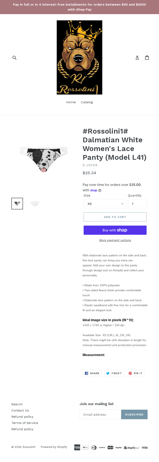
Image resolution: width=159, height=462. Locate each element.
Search (17, 404)
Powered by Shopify (54, 446)
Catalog (87, 102)
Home (71, 102)
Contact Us (20, 410)
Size (87, 195)
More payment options (115, 240)
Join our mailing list (97, 404)
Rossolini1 (29, 446)
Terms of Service (24, 423)
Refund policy (22, 417)
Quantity (134, 195)
